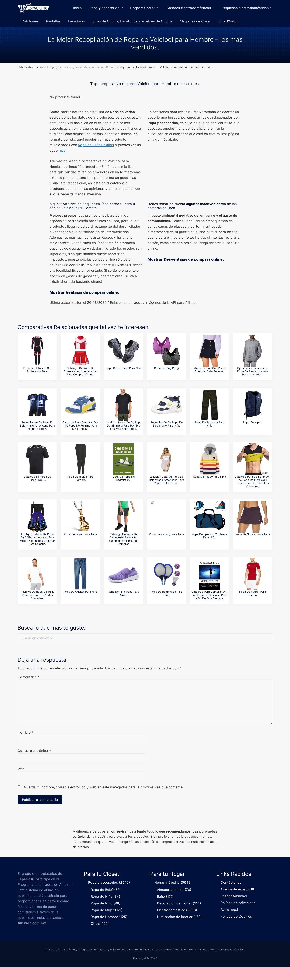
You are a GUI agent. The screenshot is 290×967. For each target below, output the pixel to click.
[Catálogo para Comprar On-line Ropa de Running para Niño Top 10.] (80, 405)
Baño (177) (165, 896)
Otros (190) (100, 923)
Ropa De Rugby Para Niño (209, 476)
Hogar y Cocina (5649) (173, 882)
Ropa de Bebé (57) (106, 889)
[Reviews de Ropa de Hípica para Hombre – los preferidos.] (80, 459)
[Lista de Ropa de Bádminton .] (123, 459)
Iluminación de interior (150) (179, 917)
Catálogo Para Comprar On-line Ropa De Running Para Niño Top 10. (80, 426)
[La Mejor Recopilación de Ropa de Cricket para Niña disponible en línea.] (80, 574)
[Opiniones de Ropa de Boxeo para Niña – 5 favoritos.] (80, 517)
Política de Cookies (236, 916)
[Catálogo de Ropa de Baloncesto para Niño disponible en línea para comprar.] (123, 517)
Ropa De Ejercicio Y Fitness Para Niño (209, 536)
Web (21, 769)
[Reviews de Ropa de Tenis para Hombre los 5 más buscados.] (37, 574)
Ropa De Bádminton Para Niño (166, 593)
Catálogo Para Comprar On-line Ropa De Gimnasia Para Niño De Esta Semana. (209, 595)
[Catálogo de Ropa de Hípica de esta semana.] (253, 405)
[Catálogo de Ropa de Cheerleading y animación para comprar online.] (80, 351)
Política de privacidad (238, 903)
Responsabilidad (234, 896)
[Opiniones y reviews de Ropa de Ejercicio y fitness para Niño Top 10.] (209, 517)
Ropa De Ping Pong (166, 368)
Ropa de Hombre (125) (109, 917)
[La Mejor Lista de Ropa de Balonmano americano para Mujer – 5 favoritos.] (166, 459)
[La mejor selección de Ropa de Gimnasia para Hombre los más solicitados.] (123, 405)
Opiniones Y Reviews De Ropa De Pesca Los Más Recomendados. (252, 371)
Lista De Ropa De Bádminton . (124, 478)
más (62, 150)
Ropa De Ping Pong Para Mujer (123, 593)
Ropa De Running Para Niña (166, 534)
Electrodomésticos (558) (177, 910)
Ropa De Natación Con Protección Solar (37, 370)
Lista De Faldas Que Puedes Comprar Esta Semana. (209, 370)
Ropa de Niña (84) (105, 896)
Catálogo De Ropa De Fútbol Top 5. (37, 478)
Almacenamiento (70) (174, 889)
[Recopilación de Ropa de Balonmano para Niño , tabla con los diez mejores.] (166, 405)
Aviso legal (229, 909)
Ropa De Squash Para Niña (252, 534)
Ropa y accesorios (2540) (109, 882)
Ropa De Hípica (252, 422)
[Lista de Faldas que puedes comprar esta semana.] (209, 351)
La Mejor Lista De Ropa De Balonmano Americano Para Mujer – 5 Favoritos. (166, 480)
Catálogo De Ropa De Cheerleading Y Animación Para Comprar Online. (80, 371)
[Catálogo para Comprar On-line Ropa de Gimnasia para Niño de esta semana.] (209, 574)
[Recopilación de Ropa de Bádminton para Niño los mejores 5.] (166, 574)
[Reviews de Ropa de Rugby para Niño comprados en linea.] (209, 459)
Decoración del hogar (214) (179, 903)
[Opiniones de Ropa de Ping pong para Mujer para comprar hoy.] (123, 574)
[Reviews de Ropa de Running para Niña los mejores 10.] (166, 517)
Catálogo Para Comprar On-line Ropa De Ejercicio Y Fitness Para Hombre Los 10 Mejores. (253, 481)
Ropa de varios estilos (96, 145)
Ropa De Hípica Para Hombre (80, 478)
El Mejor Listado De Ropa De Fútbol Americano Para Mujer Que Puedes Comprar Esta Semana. (37, 539)
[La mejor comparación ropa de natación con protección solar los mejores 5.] (37, 351)
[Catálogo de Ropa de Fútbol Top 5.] (37, 459)
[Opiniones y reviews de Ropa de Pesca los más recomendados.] (253, 351)
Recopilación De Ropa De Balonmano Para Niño (167, 424)
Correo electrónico (34, 751)
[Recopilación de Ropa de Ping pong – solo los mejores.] (166, 351)
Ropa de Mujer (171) (106, 910)
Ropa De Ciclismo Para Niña (123, 368)
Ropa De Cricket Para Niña (80, 591)
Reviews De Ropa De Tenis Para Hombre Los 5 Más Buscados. (37, 595)
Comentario (28, 677)
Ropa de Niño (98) (105, 903)
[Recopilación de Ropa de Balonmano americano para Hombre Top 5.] (37, 405)
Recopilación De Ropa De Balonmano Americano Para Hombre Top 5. (37, 426)
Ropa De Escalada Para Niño (209, 424)
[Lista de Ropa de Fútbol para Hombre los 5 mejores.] (253, 574)
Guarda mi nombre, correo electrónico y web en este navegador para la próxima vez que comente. (103, 787)
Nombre (25, 732)
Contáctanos (231, 882)
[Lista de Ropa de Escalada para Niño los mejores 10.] (209, 405)
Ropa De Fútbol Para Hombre (252, 593)
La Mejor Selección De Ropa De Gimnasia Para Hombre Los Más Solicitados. (123, 426)
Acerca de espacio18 (237, 889)
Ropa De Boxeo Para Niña (80, 534)
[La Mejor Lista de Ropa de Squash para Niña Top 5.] (253, 517)
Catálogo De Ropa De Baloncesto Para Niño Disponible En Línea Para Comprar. (123, 539)
